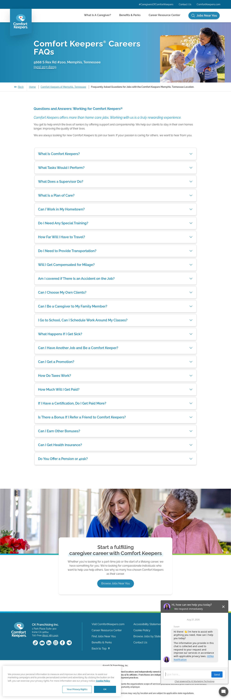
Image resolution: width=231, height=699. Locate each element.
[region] (62, 681)
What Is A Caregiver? (97, 15)
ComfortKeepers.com (208, 4)
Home (32, 87)
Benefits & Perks (130, 15)
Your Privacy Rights (77, 689)
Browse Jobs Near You (115, 583)
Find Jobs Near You (104, 636)
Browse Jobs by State (147, 636)
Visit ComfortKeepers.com (108, 624)
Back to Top (99, 648)
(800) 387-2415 (50, 635)
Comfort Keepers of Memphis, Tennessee (63, 87)
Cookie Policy (141, 630)
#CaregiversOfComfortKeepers (156, 4)
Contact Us (185, 4)
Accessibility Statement (147, 624)
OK (105, 689)
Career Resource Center (164, 15)
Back (21, 87)
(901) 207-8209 (45, 67)
